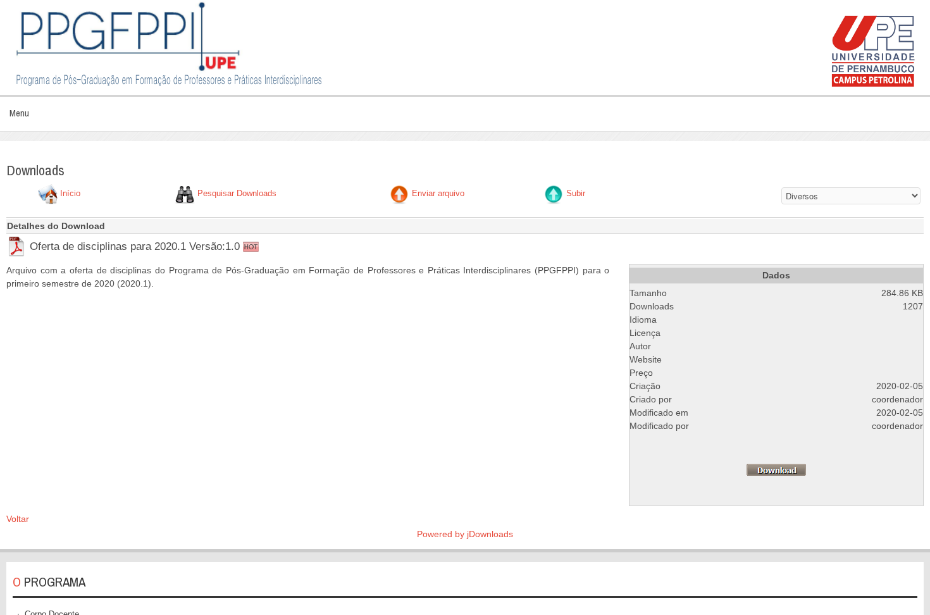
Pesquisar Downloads (236, 194)
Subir (575, 194)
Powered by (442, 534)
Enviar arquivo (438, 194)
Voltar (17, 519)
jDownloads (490, 534)
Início (70, 194)
